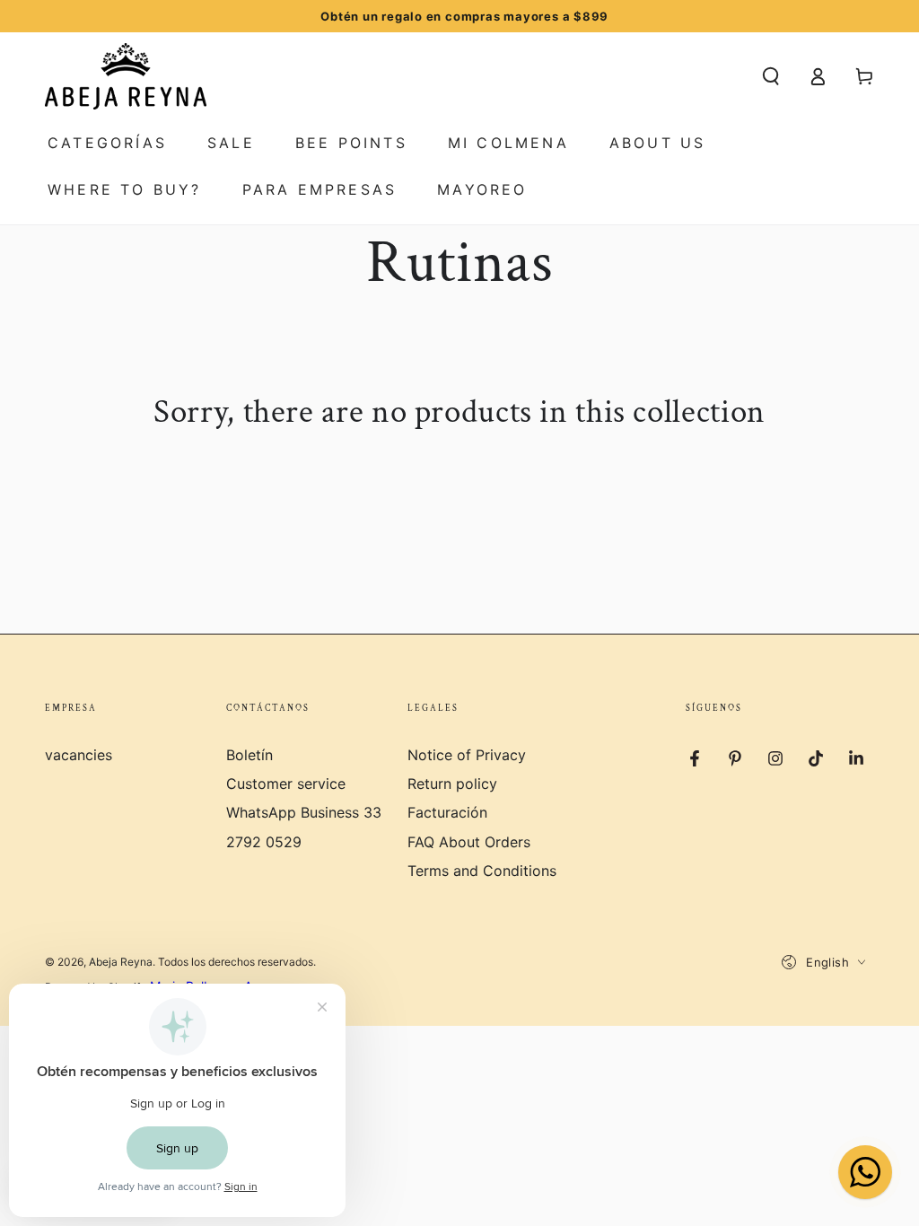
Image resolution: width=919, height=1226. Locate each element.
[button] (771, 76)
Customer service (286, 784)
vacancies (78, 755)
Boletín (249, 755)
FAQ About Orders (468, 842)
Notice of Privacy (466, 755)
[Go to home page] (125, 76)
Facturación (447, 812)
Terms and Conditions (481, 871)
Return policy (452, 784)
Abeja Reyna (121, 961)
